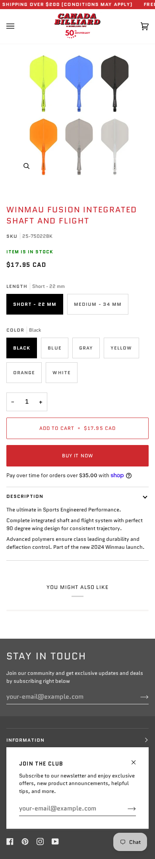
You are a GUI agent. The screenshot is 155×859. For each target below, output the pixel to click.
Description (24, 496)
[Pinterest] (25, 841)
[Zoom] (26, 166)
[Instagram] (40, 841)
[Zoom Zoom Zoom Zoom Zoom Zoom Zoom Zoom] (77, 115)
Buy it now (77, 455)
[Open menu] (18, 26)
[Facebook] (10, 841)
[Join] (125, 808)
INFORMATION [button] (25, 740)
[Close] (137, 759)
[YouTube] (55, 841)
